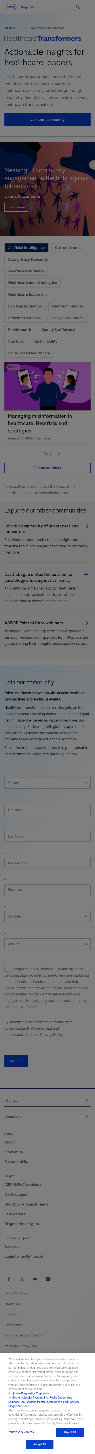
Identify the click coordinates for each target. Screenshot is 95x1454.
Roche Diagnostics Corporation (31, 1393)
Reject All (70, 1432)
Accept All (39, 1444)
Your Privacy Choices (21, 1432)
